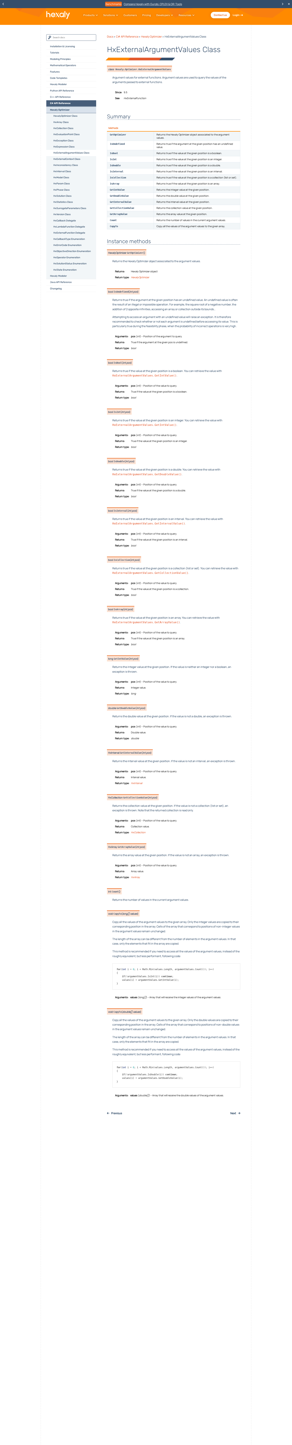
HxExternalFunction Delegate (69, 232)
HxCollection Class (63, 128)
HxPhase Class (61, 189)
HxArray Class (61, 122)
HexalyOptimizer (140, 277)
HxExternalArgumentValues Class (71, 152)
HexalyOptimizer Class (65, 115)
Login (236, 15)
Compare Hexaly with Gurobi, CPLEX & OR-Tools (153, 4)
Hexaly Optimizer (60, 109)
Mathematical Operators (63, 65)
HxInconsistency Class (65, 165)
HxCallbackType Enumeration (69, 239)
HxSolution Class (62, 195)
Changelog (56, 288)
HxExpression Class (64, 146)
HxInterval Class (62, 171)
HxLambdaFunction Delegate (69, 226)
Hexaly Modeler (58, 84)
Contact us (220, 15)
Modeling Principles (60, 59)
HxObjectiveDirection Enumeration (72, 251)
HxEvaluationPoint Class (66, 134)
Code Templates (58, 78)
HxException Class (63, 140)
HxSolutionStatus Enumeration (70, 263)
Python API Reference (62, 90)
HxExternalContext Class (66, 159)
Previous (116, 1113)
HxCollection (138, 832)
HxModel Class (61, 177)
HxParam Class (61, 183)
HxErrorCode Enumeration (67, 245)
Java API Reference (61, 282)
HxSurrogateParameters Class (69, 208)
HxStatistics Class (63, 202)
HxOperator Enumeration (66, 257)
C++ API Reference (60, 97)
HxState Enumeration (65, 269)
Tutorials (54, 52)
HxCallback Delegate (64, 220)
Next (233, 1113)
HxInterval (136, 783)
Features (55, 71)
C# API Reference (60, 103)
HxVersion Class (62, 214)
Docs (110, 36)
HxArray (135, 877)
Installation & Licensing (62, 46)
